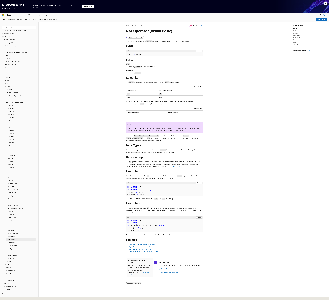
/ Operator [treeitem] (11, 158)
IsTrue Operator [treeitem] (12, 224)
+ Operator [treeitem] (11, 118)
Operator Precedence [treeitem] (12, 93)
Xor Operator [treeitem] (11, 258)
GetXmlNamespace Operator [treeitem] (16, 208)
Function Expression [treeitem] (13, 202)
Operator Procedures (173, 166)
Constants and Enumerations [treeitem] (13, 61)
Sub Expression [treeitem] (12, 249)
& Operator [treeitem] (11, 105)
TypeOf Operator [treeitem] (12, 255)
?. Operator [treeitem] (11, 180)
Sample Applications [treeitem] (9, 286)
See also (295, 44)
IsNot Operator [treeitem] (12, 221)
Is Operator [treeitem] (11, 214)
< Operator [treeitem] (11, 133)
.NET (133, 25)
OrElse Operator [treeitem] (12, 246)
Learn (128, 25)
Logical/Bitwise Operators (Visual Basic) (142, 244)
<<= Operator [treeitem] (11, 149)
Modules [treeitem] (7, 77)
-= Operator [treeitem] (11, 130)
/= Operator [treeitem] (11, 161)
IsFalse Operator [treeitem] (12, 217)
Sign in (325, 15)
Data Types (296, 35)
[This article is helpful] (308, 50)
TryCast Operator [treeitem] (12, 252)
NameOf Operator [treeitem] (13, 233)
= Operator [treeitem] (11, 124)
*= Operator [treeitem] (11, 114)
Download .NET (321, 19)
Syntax (295, 28)
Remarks (295, 33)
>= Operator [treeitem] (11, 142)
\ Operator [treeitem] (11, 164)
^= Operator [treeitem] (11, 174)
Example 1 (296, 40)
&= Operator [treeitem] (11, 108)
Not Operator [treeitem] (12, 239)
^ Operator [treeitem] (11, 171)
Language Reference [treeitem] (11, 43)
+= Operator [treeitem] (11, 121)
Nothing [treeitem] (7, 80)
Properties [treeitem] (8, 261)
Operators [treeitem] (9, 89)
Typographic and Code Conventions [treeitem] (15, 49)
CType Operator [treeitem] (12, 196)
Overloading (296, 37)
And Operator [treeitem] (11, 186)
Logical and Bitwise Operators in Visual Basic (143, 252)
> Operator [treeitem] (11, 139)
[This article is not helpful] (310, 50)
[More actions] (201, 25)
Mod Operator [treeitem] (12, 230)
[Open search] (320, 15)
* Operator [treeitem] (11, 111)
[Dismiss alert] (325, 3)
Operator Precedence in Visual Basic (141, 247)
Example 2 (296, 42)
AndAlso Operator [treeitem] (13, 189)
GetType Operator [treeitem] (13, 205)
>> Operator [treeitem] (11, 152)
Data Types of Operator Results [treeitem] (15, 96)
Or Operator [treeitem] (11, 242)
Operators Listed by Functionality (140, 249)
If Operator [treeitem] (11, 211)
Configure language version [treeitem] (13, 46)
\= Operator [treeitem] (11, 167)
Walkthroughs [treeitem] (7, 289)
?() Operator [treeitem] (11, 177)
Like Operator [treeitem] (11, 227)
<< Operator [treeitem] (11, 146)
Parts (294, 31)
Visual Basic (139, 25)
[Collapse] (36, 24)
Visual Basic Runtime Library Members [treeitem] (16, 52)
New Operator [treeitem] (12, 236)
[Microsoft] (3, 15)
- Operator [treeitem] (11, 127)
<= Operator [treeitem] (11, 136)
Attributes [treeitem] (8, 58)
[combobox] (19, 27)
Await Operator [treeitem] (12, 192)
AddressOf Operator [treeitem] (13, 183)
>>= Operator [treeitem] (11, 155)
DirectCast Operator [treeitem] (13, 199)
